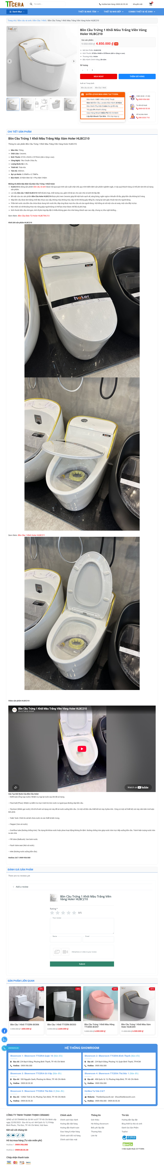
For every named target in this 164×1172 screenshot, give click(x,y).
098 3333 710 (144, 118)
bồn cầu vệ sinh (40, 187)
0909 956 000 (144, 99)
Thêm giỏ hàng (137, 76)
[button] (113, 4)
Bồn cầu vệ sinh (24, 20)
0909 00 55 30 (144, 109)
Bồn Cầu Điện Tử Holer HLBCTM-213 (33, 216)
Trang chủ (12, 20)
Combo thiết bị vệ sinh (141, 12)
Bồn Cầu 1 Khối (39, 20)
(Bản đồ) (58, 1056)
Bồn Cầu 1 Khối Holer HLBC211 (31, 535)
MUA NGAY (99, 76)
